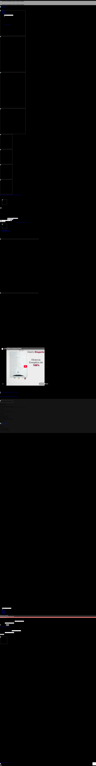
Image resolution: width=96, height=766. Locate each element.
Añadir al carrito (2, 221)
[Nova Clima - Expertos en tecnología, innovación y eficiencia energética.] (2, 7)
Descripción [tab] (4, 230)
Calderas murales (16, 194)
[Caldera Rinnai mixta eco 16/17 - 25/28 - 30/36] (8, 392)
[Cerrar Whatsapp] (0, 636)
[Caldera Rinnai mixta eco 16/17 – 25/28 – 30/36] (4, 204)
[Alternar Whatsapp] (0, 763)
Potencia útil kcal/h (3, 218)
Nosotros (4, 611)
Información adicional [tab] (6, 231)
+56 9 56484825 (5, 423)
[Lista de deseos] (0, 393)
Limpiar (14, 219)
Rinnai (21, 194)
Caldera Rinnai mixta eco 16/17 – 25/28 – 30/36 (8, 396)
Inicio (1, 194)
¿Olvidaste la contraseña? (4, 626)
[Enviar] (2, 609)
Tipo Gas (3, 219)
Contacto (4, 612)
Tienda (3, 194)
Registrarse (2, 634)
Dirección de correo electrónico (6, 630)
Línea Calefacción (9, 194)
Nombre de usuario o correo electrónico (7, 621)
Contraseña (2, 632)
